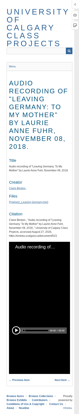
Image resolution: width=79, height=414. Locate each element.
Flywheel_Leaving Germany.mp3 (28, 202)
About (10, 408)
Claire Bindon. (17, 188)
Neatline (24, 408)
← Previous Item (19, 380)
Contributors (40, 400)
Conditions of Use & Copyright (25, 404)
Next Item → (62, 380)
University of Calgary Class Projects (38, 27)
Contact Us (56, 404)
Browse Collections (41, 396)
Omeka (67, 408)
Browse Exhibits (17, 400)
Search (69, 51)
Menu (12, 66)
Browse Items (15, 396)
